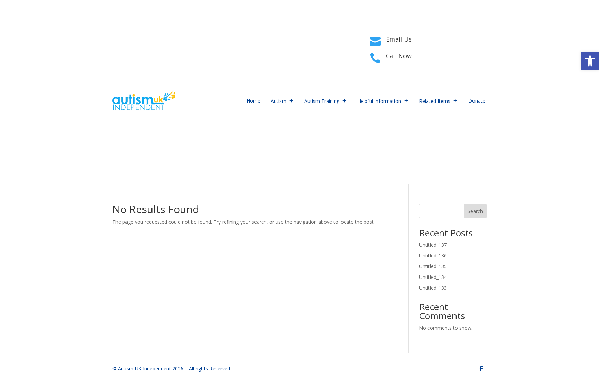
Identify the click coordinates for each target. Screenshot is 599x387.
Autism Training (321, 101)
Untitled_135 (433, 266)
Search (475, 211)
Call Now (399, 56)
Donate (476, 100)
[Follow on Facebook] (117, 47)
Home (253, 100)
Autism (278, 101)
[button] (590, 61)
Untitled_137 (433, 244)
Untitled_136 (433, 255)
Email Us (399, 39)
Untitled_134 (433, 277)
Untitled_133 (433, 287)
